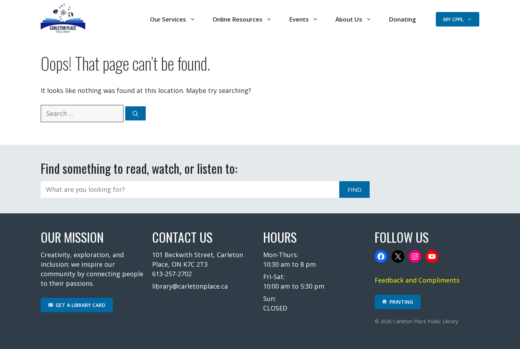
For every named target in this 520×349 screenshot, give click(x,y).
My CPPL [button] (453, 19)
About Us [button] (348, 19)
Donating (402, 19)
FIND (355, 189)
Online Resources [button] (237, 19)
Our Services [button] (168, 19)
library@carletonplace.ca (190, 286)
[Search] (135, 113)
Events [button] (299, 19)
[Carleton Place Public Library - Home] (63, 30)
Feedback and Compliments (417, 280)
